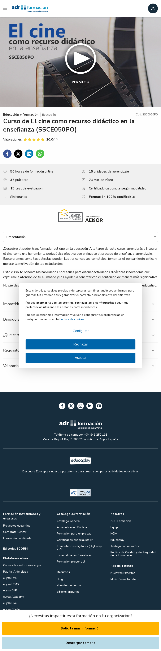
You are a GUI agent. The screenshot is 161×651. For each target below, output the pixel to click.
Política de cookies (72, 319)
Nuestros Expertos (122, 573)
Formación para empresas (74, 534)
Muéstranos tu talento (125, 579)
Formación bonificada (17, 538)
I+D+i (114, 534)
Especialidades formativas (74, 555)
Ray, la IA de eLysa (15, 572)
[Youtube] (99, 407)
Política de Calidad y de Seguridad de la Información (133, 553)
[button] (80, 62)
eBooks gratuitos (68, 592)
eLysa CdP (10, 590)
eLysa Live (10, 603)
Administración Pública (72, 527)
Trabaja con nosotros (124, 546)
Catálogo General (68, 521)
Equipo (114, 527)
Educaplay (117, 540)
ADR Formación (120, 521)
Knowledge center (69, 585)
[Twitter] (71, 407)
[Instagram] (80, 407)
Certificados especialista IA (75, 540)
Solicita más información (80, 628)
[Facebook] (62, 407)
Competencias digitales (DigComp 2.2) (79, 547)
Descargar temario (80, 643)
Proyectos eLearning (16, 526)
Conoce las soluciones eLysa (22, 565)
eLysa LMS (10, 578)
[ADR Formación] (30, 8)
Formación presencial (71, 562)
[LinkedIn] (89, 407)
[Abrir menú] (5, 8)
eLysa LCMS (11, 584)
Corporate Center (14, 532)
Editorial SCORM (15, 549)
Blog (60, 579)
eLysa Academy (13, 597)
